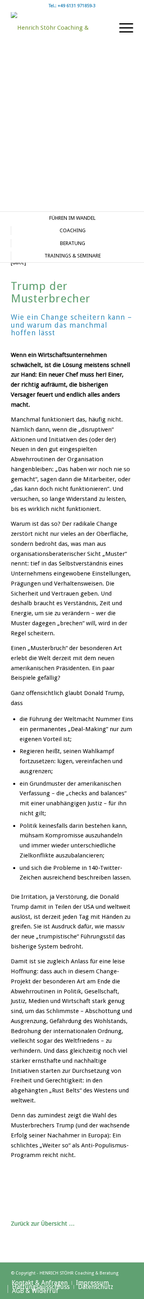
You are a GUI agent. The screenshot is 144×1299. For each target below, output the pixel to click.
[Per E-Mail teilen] (102, 1184)
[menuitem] (122, 28)
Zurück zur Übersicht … (43, 1223)
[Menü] (122, 28)
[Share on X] (41, 1184)
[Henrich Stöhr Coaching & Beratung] (60, 28)
